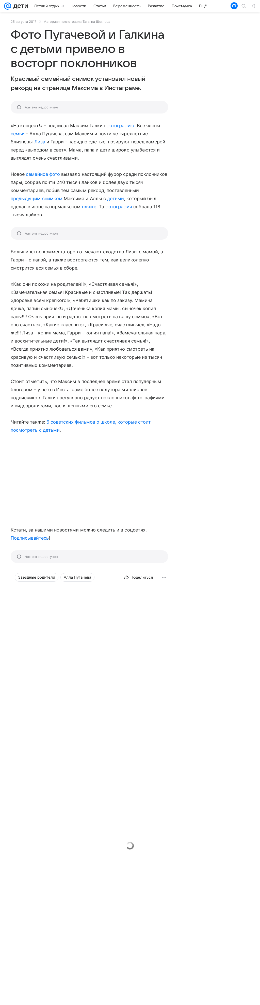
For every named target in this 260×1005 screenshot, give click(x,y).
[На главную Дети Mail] (19, 6)
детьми (115, 198)
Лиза (39, 141)
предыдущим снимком (36, 198)
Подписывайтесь (30, 538)
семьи (18, 133)
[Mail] (7, 6)
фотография (118, 206)
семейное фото (43, 174)
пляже (89, 206)
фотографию (120, 125)
